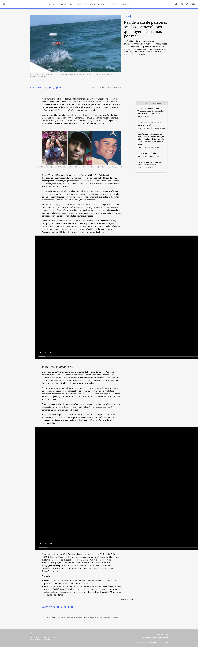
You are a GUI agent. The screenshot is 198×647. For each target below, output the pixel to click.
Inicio (52, 4)
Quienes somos (161, 634)
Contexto (61, 4)
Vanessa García (97, 87)
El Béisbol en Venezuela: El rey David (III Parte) (150, 124)
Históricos (103, 4)
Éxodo (93, 4)
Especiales (126, 4)
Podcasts (115, 4)
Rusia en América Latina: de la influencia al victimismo (150, 163)
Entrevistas (82, 4)
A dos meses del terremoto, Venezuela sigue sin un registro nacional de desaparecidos (151, 111)
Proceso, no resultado (147, 153)
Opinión (71, 4)
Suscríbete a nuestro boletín (155, 638)
